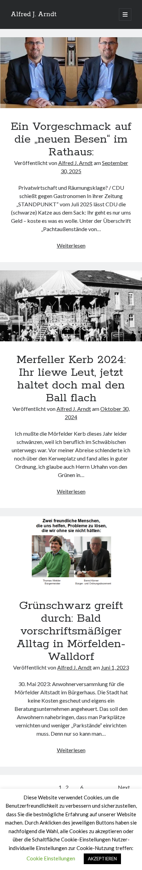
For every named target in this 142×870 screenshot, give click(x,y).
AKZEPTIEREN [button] (102, 858)
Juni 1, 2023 (115, 667)
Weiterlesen (71, 245)
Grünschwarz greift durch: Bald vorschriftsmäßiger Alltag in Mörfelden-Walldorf (71, 551)
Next (124, 787)
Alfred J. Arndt (34, 14)
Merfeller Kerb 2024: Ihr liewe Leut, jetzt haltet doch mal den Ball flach (71, 305)
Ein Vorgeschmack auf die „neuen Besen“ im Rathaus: (71, 72)
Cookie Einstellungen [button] (51, 858)
